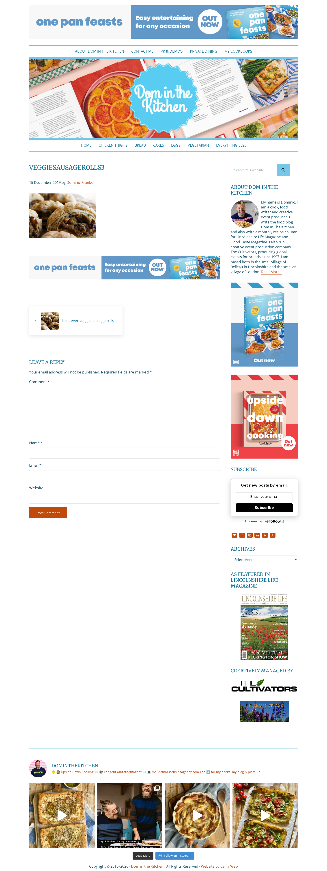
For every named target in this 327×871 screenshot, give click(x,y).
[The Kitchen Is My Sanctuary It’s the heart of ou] (130, 815)
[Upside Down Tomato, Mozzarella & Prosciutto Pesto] (265, 815)
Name (36, 442)
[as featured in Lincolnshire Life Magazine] (264, 626)
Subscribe (264, 508)
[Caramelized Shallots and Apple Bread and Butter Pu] (197, 815)
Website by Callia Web (219, 866)
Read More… (271, 271)
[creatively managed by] (264, 685)
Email (35, 465)
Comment (39, 381)
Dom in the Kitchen (147, 866)
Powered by (253, 521)
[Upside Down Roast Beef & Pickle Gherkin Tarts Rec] (62, 815)
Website (36, 487)
